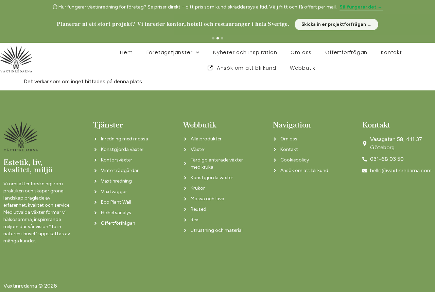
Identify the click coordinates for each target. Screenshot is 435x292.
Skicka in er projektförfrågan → (336, 24)
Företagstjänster (169, 52)
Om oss (301, 52)
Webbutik (302, 67)
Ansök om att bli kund (246, 67)
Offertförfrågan (346, 52)
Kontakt (391, 52)
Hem (126, 52)
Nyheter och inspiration (245, 52)
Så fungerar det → (361, 7)
